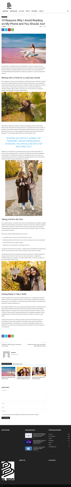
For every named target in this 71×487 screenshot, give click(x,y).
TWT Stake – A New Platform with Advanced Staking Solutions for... (39, 448)
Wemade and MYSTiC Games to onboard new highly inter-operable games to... (39, 441)
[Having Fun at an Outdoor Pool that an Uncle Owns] (39, 371)
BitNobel (4, 26)
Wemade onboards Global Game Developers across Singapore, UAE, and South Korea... (39, 435)
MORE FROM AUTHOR (17, 364)
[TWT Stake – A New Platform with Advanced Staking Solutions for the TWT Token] (28, 448)
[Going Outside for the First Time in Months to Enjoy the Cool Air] (24, 371)
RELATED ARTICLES (6, 364)
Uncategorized (8, 14)
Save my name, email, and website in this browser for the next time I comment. (21, 414)
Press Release (13, 11)
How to (41, 11)
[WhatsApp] (12, 29)
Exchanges (34, 11)
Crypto (28, 11)
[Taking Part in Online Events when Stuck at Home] (8, 371)
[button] (67, 11)
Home (3, 14)
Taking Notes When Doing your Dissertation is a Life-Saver (11, 345)
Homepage (5, 11)
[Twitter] (6, 29)
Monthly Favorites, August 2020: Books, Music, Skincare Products (37, 345)
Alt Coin (21, 11)
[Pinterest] (9, 29)
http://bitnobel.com (14, 354)
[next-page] (4, 381)
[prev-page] (2, 381)
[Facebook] (3, 29)
